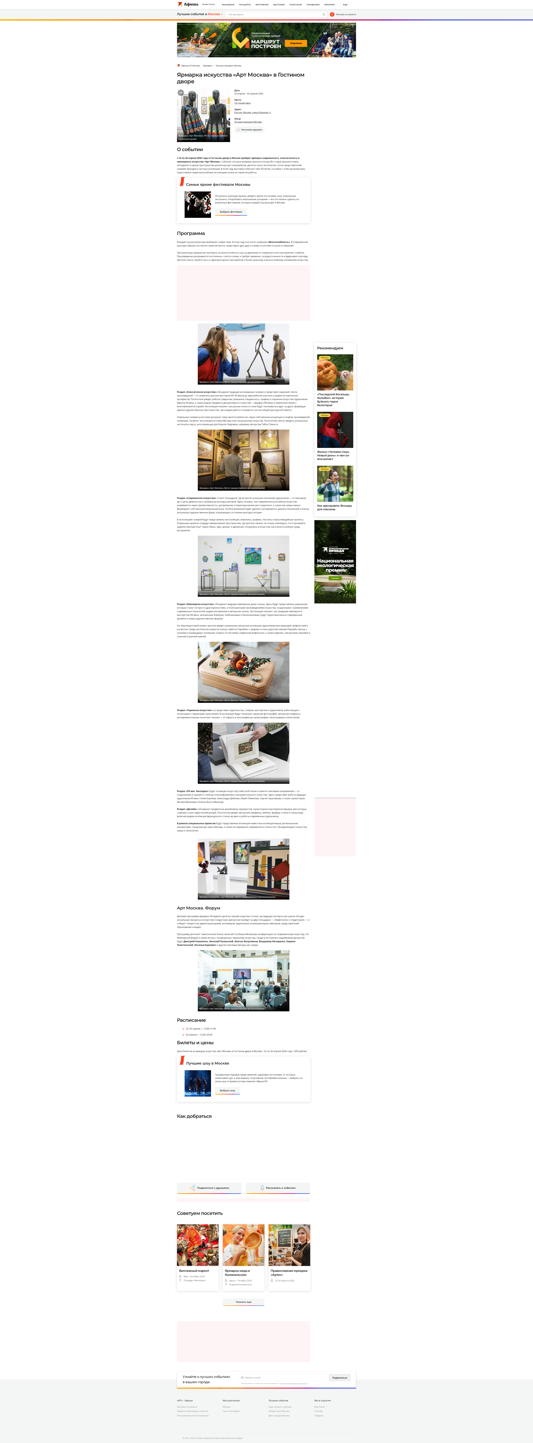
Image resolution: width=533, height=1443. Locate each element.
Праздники (313, 4)
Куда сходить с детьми (280, 1406)
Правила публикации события (192, 1411)
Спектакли (296, 4)
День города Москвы (279, 1415)
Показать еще (243, 1301)
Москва (226, 1406)
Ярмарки (329, 4)
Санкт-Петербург (231, 1411)
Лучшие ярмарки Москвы (229, 65)
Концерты (245, 4)
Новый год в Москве (279, 1411)
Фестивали (262, 4)
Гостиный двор (242, 103)
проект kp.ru (208, 4)
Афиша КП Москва (190, 65)
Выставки (279, 4)
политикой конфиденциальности (294, 1383)
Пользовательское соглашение (193, 1415)
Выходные (228, 4)
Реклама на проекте (346, 14)
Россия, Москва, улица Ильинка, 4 (252, 112)
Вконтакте (319, 1406)
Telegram (318, 1415)
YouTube (318, 1411)
